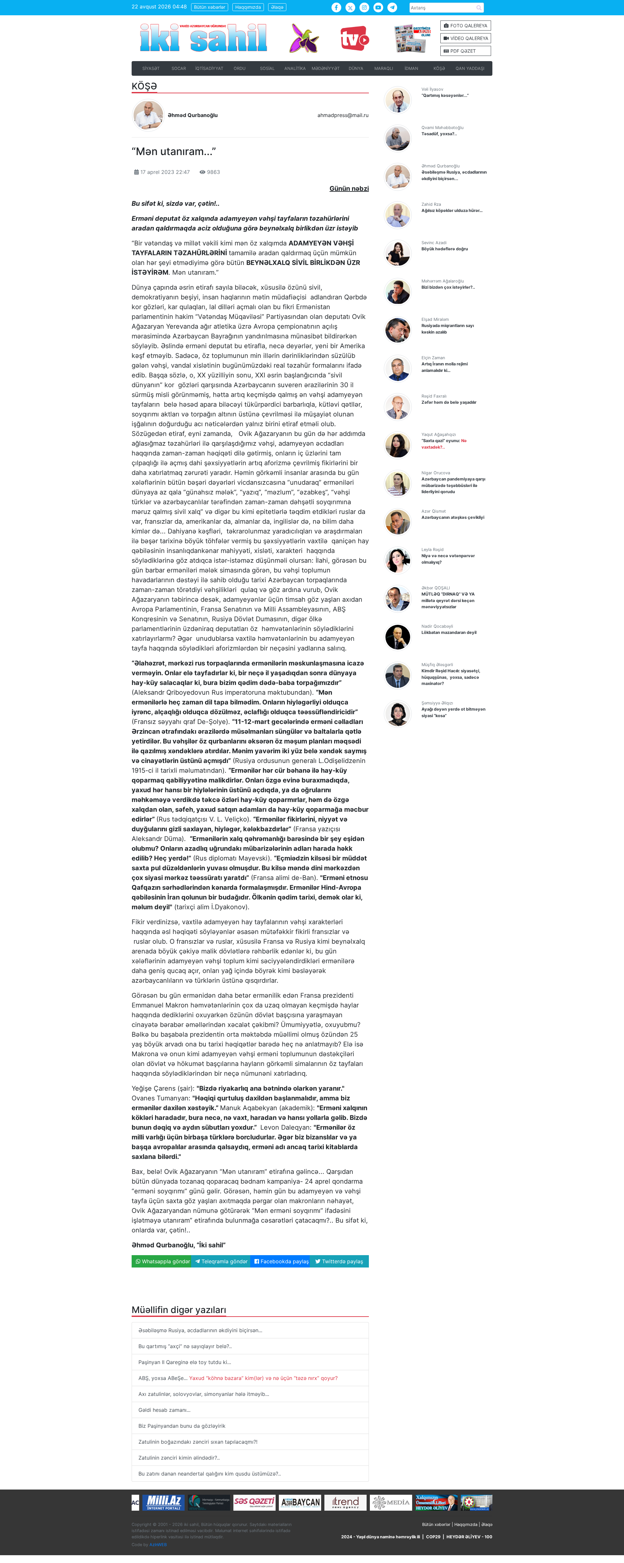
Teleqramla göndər (224, 1261)
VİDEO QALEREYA (468, 38)
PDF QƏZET (462, 51)
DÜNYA (356, 68)
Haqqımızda (248, 7)
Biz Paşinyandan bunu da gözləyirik (182, 1426)
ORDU (239, 68)
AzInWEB (158, 1544)
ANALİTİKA (295, 68)
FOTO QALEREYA (468, 25)
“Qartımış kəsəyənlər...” (445, 95)
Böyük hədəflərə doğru (445, 248)
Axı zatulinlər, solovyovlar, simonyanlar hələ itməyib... (203, 1394)
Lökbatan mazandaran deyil (449, 632)
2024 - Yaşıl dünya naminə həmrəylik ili (380, 1536)
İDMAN (411, 68)
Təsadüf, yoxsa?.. (439, 133)
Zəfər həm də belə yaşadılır (449, 402)
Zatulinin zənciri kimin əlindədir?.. (179, 1457)
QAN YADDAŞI (470, 68)
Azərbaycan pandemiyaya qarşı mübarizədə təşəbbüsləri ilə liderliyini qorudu (453, 485)
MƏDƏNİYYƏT (326, 68)
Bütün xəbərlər (209, 7)
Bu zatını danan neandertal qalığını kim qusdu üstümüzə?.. (209, 1473)
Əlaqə (277, 7)
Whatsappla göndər (165, 1261)
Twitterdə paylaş (341, 1261)
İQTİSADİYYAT (209, 68)
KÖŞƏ (439, 68)
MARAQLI (383, 68)
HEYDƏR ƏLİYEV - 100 (469, 1536)
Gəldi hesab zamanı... (164, 1410)
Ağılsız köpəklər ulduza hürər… (452, 210)
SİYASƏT (151, 68)
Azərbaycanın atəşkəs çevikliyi (453, 517)
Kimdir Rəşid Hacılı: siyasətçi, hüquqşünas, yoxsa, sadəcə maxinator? (451, 677)
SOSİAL (267, 68)
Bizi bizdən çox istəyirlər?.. (448, 287)
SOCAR (179, 68)
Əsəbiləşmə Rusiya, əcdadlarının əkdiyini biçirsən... (200, 1330)
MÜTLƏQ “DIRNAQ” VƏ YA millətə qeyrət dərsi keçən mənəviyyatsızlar (448, 600)
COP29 (433, 1536)
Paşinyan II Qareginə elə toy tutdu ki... (184, 1362)
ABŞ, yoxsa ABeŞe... (238, 1378)
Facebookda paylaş (284, 1261)
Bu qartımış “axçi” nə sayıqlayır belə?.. (185, 1346)
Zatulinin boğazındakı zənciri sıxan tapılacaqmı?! (197, 1441)
